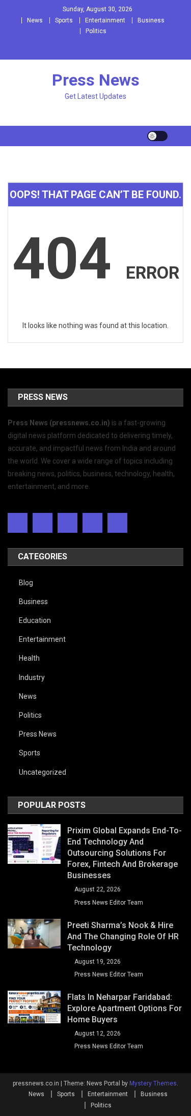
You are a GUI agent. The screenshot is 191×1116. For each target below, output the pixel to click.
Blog (26, 583)
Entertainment (105, 20)
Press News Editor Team (108, 902)
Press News (96, 80)
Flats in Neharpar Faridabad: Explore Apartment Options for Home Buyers (124, 1008)
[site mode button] (157, 136)
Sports (64, 20)
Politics (96, 31)
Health (29, 658)
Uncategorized (42, 772)
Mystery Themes (153, 1083)
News (35, 20)
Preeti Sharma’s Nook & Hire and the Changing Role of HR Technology (123, 936)
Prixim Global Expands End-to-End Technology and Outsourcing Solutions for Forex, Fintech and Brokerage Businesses (124, 853)
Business (151, 20)
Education (35, 620)
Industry (32, 677)
